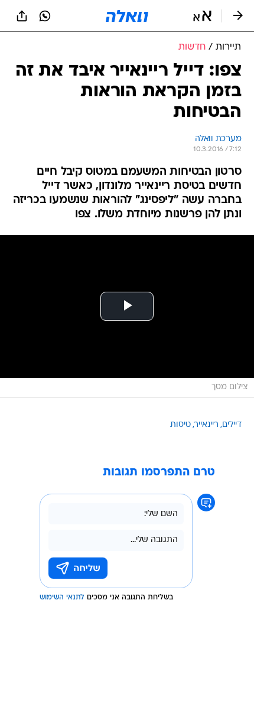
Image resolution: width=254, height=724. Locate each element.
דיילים (232, 425)
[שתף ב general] (21, 15)
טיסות (180, 425)
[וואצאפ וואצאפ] (45, 16)
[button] (202, 16)
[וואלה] (127, 16)
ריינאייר (206, 425)
